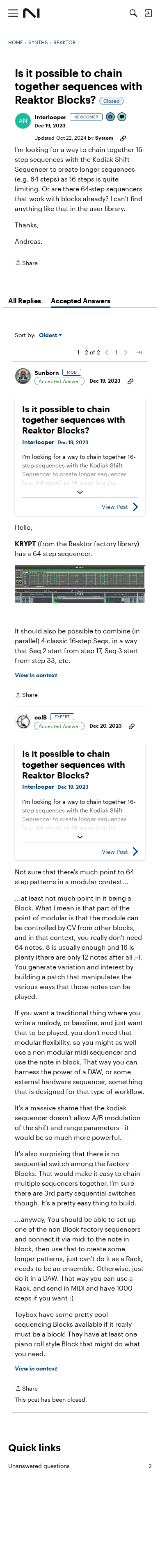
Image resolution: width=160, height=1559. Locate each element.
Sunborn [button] (46, 372)
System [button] (104, 138)
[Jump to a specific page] (138, 352)
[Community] (31, 13)
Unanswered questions (80, 1465)
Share (26, 263)
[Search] (133, 13)
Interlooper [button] (50, 116)
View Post (115, 506)
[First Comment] (122, 117)
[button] (23, 121)
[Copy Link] (123, 137)
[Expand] (80, 492)
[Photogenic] (111, 117)
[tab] (24, 301)
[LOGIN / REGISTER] (148, 13)
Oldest (49, 335)
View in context (36, 675)
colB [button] (40, 717)
